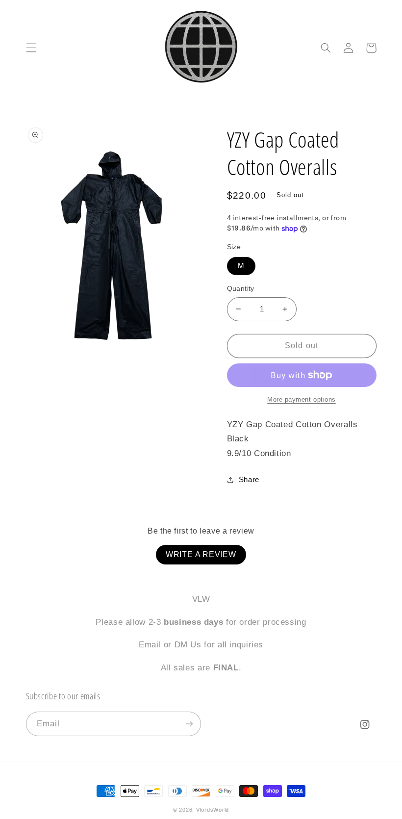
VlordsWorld (212, 810)
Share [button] (249, 480)
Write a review (201, 554)
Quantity (240, 288)
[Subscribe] (189, 724)
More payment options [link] (301, 399)
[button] (31, 48)
